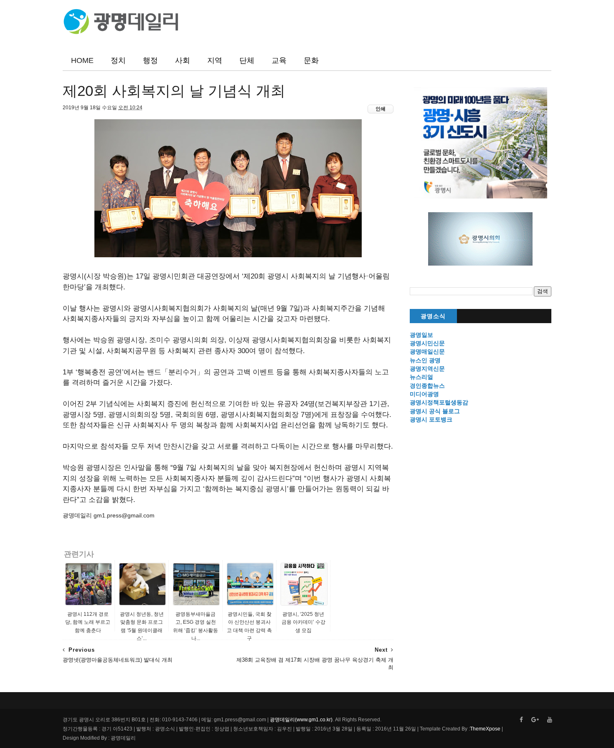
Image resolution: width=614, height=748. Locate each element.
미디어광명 (424, 394)
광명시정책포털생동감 (439, 402)
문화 (311, 60)
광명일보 (421, 334)
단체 (246, 60)
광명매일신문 (427, 351)
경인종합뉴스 (427, 385)
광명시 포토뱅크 (431, 419)
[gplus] (535, 719)
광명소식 (433, 316)
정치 (118, 60)
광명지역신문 (427, 368)
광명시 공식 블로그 (435, 411)
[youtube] (549, 719)
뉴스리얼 (421, 377)
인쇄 (381, 109)
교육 (279, 60)
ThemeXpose (485, 729)
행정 (150, 60)
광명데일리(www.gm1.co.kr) (301, 720)
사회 (182, 60)
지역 (214, 60)
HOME (82, 60)
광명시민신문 (427, 343)
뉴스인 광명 (425, 360)
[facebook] (521, 719)
